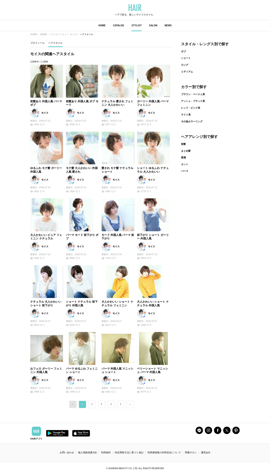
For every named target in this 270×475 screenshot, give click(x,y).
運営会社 (205, 452)
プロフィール (37, 43)
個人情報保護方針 (87, 452)
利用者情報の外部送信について (164, 452)
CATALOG (118, 25)
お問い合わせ (67, 452)
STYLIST (137, 25)
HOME (102, 25)
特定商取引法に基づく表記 (129, 452)
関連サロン (191, 452)
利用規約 (106, 452)
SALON (153, 25)
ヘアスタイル (55, 43)
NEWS (168, 25)
